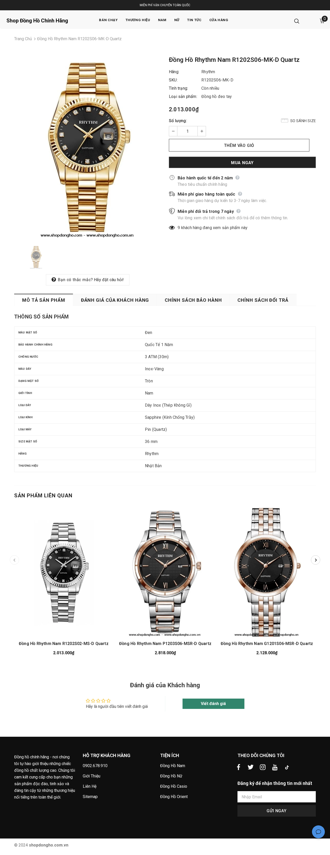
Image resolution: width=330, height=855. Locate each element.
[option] (87, 147)
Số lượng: (178, 120)
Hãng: (174, 71)
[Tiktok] (287, 767)
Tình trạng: (178, 88)
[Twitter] (250, 767)
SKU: (173, 80)
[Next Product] (315, 560)
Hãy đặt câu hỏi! (109, 279)
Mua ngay (242, 162)
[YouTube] (274, 767)
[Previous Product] (14, 560)
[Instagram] (262, 767)
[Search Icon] (296, 20)
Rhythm (208, 71)
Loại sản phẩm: (183, 96)
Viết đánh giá (213, 703)
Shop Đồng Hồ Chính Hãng (37, 21)
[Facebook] (238, 767)
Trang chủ (23, 38)
